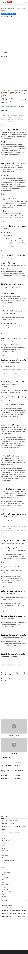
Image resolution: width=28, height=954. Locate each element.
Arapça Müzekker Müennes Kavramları (7, 766)
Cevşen (4, 887)
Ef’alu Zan (4, 775)
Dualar (3, 848)
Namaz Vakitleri (6, 870)
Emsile (3, 853)
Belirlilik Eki (18, 762)
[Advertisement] (14, 35)
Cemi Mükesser (6, 872)
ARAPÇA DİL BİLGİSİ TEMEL (8, 13)
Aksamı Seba (5, 850)
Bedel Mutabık (19, 770)
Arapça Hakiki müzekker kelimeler (6, 771)
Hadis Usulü (5, 889)
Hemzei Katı (18, 765)
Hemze (4, 862)
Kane (3, 879)
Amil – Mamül (18, 778)
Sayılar (4, 857)
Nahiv (3, 838)
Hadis (3, 843)
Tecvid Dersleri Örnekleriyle (9, 891)
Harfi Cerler (5, 865)
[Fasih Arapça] (9, 2)
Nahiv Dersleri (5, 877)
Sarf (3, 836)
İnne (3, 882)
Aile (3, 867)
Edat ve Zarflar (6, 840)
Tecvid (3, 845)
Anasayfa (4, 8)
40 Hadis (4, 896)
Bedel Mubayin (5, 778)
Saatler (4, 874)
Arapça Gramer (11, 8)
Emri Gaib (17, 775)
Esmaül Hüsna (5, 884)
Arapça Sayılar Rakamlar (8, 860)
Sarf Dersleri (5, 855)
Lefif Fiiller (4, 762)
